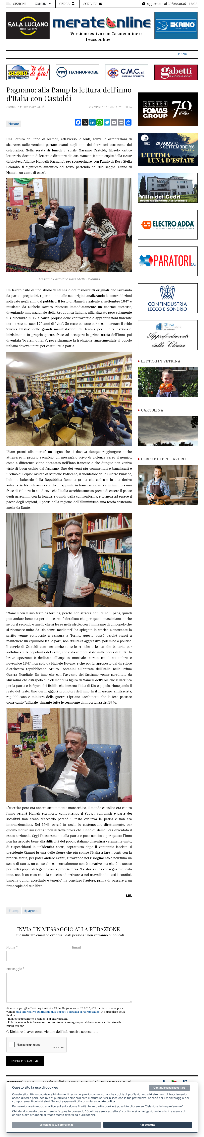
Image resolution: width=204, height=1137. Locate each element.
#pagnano (31, 911)
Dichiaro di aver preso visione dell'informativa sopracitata (54, 1032)
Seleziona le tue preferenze (56, 1124)
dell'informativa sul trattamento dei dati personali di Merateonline (58, 1011)
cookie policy (105, 1101)
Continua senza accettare (169, 1087)
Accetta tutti (147, 1124)
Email (76, 947)
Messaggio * (15, 969)
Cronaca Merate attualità (25, 107)
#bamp (13, 911)
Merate (13, 124)
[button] (185, 54)
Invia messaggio (25, 1061)
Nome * (12, 947)
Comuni (41, 4)
